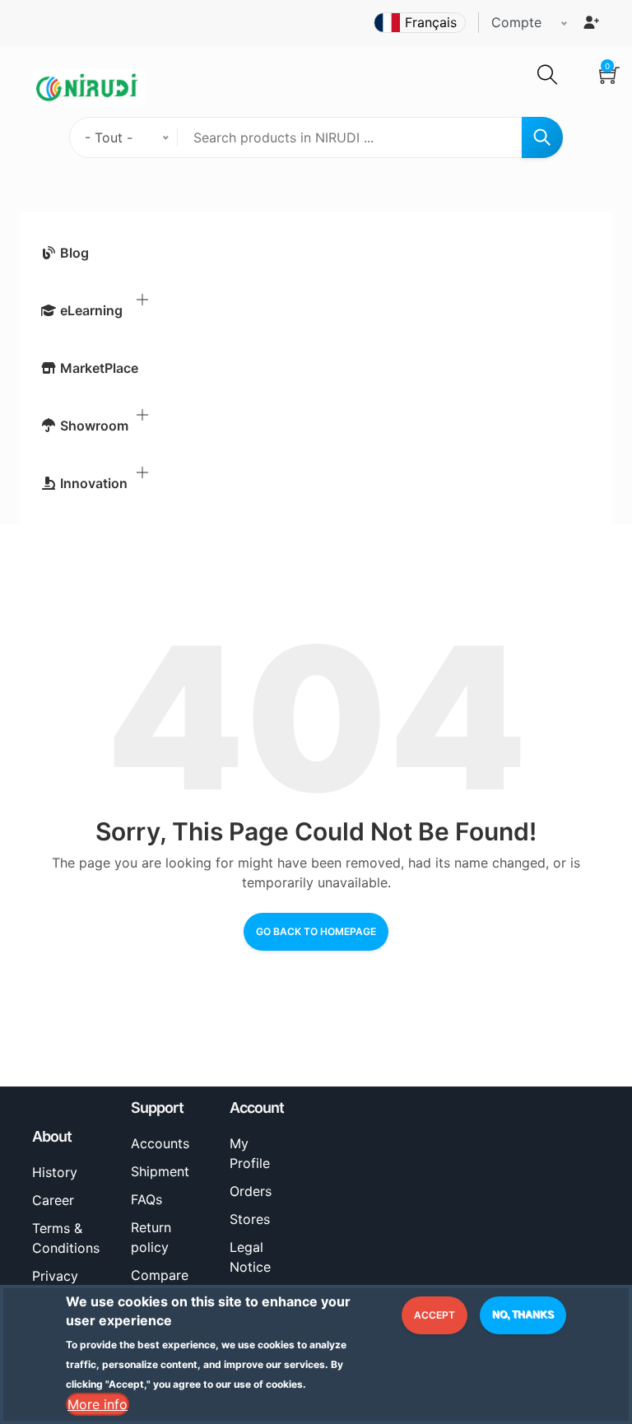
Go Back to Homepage (316, 931)
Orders (251, 1191)
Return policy (151, 1237)
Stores (250, 1219)
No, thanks (523, 1314)
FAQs (146, 1199)
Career (53, 1200)
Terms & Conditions (66, 1238)
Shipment (160, 1171)
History (54, 1172)
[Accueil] (89, 86)
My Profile (250, 1153)
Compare (159, 1275)
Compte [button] (516, 22)
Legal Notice (250, 1257)
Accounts (160, 1143)
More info (97, 1404)
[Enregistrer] (591, 22)
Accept (434, 1315)
